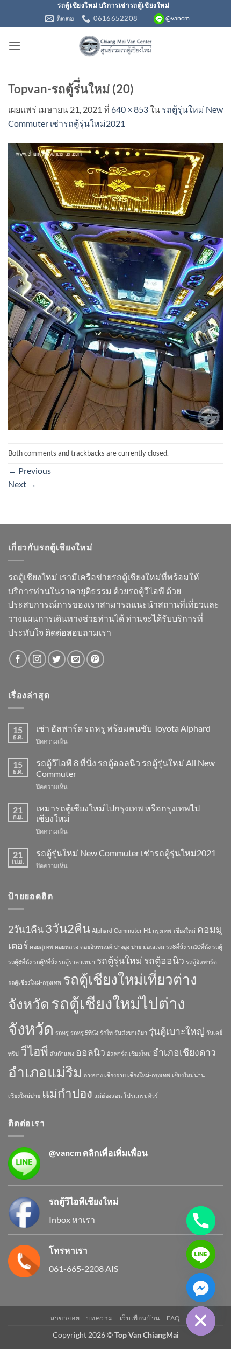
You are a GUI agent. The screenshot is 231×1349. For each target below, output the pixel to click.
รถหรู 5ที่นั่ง (84, 1032)
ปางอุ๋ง (121, 946)
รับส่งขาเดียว (130, 1032)
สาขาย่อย (65, 1318)
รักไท (106, 1032)
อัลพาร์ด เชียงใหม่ (129, 1053)
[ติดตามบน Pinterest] (95, 659)
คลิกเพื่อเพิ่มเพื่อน (115, 1152)
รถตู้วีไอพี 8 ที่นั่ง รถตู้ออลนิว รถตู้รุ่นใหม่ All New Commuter (125, 768)
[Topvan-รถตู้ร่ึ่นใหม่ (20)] (115, 285)
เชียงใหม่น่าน (188, 1074)
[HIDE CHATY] (200, 1321)
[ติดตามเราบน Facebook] (18, 659)
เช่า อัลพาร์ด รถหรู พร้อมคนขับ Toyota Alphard (123, 728)
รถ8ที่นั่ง (176, 946)
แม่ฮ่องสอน (108, 1095)
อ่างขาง (93, 1074)
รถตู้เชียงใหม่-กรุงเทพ (34, 982)
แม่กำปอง (67, 1093)
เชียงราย (115, 1074)
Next (22, 484)
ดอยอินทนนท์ (96, 946)
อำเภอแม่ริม (45, 1071)
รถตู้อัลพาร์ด (201, 961)
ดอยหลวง (66, 946)
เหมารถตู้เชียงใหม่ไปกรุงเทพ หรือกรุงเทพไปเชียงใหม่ (118, 813)
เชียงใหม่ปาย (24, 1095)
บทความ (99, 1318)
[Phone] (200, 1220)
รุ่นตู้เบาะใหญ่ (177, 1031)
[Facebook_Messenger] (200, 1287)
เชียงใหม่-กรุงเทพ (148, 1074)
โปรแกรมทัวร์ (141, 1095)
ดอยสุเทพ (41, 946)
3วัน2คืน (67, 928)
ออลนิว (90, 1052)
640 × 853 (129, 109)
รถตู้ (217, 946)
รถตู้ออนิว (164, 960)
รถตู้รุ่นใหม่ (119, 960)
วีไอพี (34, 1051)
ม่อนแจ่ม (153, 946)
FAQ (174, 1318)
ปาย (136, 946)
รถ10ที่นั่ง (199, 946)
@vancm (65, 1152)
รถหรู (62, 1032)
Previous (29, 470)
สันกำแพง (62, 1053)
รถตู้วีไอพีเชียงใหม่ (84, 1201)
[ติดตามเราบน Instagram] (37, 659)
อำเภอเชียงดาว (184, 1052)
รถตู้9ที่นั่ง (45, 961)
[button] (14, 45)
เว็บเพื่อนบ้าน (140, 1318)
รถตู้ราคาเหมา (77, 961)
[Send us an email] (76, 659)
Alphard (102, 930)
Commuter (128, 930)
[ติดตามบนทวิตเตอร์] (57, 659)
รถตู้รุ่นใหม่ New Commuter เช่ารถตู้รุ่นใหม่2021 (126, 853)
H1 (147, 930)
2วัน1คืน (26, 929)
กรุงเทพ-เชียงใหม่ (174, 930)
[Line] (200, 1254)
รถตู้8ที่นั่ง (20, 961)
